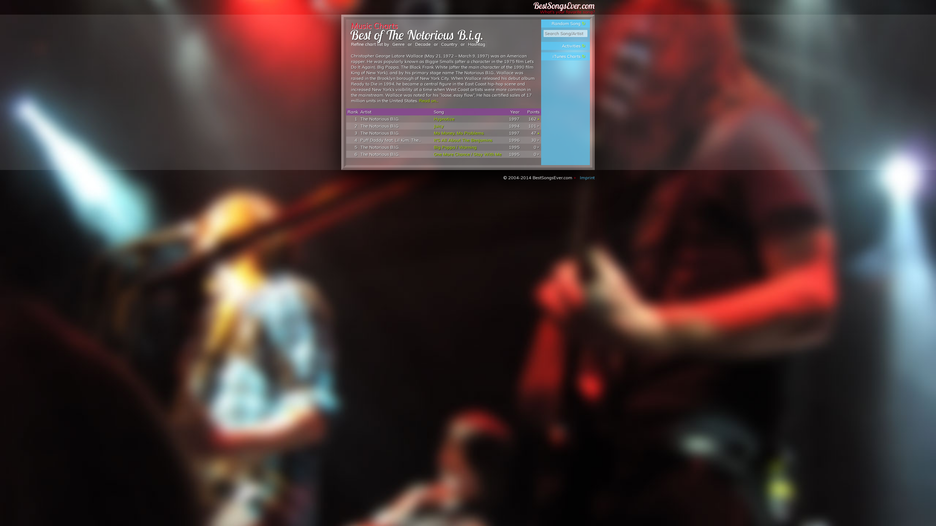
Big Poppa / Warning (455, 147)
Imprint (587, 177)
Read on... (428, 100)
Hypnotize (444, 119)
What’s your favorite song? (567, 12)
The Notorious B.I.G (379, 126)
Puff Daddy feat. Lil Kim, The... (390, 140)
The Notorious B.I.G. (380, 119)
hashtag (476, 44)
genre (398, 44)
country (449, 44)
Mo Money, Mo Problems (459, 133)
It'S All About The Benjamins (463, 140)
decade (423, 44)
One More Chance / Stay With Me (468, 154)
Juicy (439, 126)
